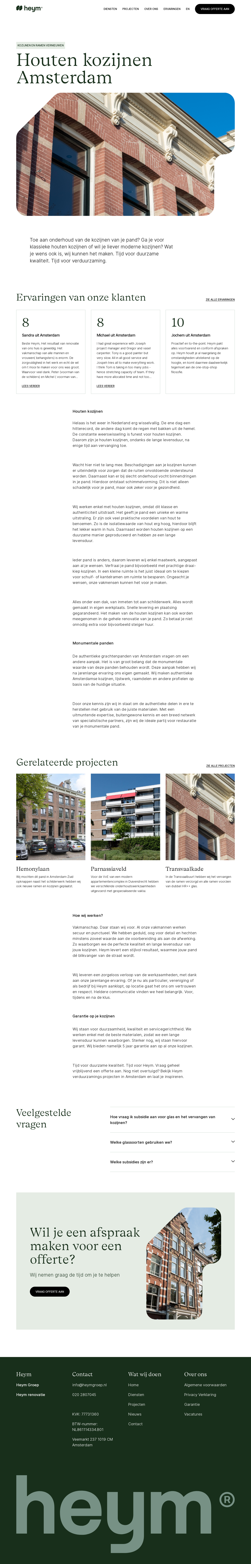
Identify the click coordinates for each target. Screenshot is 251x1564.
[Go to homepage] (29, 9)
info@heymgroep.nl (89, 1385)
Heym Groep (27, 1385)
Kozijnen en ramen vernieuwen (41, 45)
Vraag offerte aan (215, 9)
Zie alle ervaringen (220, 299)
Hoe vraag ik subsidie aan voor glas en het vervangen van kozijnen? (162, 1120)
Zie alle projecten (220, 765)
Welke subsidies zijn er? (131, 1162)
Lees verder (31, 386)
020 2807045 (84, 1394)
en (188, 9)
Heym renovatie (30, 1394)
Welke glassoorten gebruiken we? (141, 1142)
